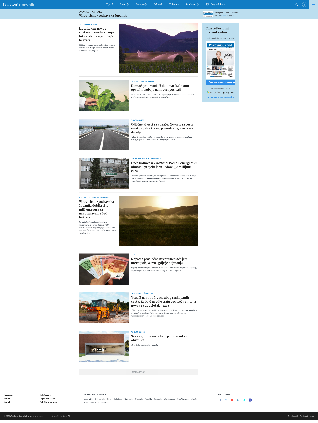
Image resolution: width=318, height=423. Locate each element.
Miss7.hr (194, 399)
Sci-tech (158, 4)
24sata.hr (139, 399)
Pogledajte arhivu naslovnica (220, 97)
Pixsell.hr (148, 399)
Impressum (9, 395)
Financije (124, 4)
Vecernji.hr (88, 399)
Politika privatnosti (49, 402)
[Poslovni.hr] (19, 4)
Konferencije (192, 4)
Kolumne (174, 4)
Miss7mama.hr (169, 399)
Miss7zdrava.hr (90, 402)
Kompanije (141, 4)
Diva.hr (110, 399)
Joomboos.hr (103, 402)
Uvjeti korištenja (47, 399)
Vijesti (109, 4)
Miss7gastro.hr (183, 399)
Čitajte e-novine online (222, 82)
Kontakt (7, 402)
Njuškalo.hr (128, 399)
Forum (7, 399)
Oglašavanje (45, 395)
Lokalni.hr (118, 399)
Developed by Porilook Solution (301, 416)
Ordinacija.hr (100, 399)
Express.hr (158, 399)
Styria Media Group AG (61, 416)
